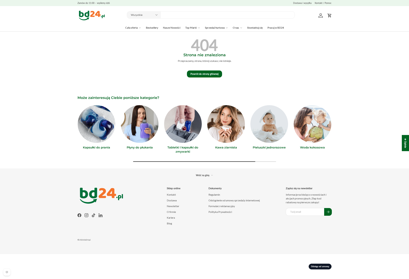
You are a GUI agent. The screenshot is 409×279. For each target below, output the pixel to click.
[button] (329, 15)
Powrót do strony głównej (204, 73)
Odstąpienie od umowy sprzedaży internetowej (234, 200)
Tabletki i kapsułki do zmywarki (182, 149)
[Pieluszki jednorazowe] (269, 124)
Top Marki (191, 27)
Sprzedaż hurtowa (215, 27)
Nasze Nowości (171, 27)
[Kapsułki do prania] (96, 124)
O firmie (171, 211)
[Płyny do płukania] (139, 124)
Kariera (171, 217)
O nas (236, 27)
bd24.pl (87, 240)
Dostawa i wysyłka (302, 3)
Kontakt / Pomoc (323, 3)
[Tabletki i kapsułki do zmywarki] (183, 124)
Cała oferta (131, 27)
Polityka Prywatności (220, 211)
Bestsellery (152, 27)
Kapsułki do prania (96, 147)
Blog (169, 223)
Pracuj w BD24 (275, 27)
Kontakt (171, 194)
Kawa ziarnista (226, 147)
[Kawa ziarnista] (226, 124)
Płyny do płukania (140, 147)
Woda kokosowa (312, 147)
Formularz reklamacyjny (221, 206)
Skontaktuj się (255, 27)
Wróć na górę (203, 175)
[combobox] (211, 14)
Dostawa (172, 200)
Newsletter (173, 206)
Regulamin (214, 194)
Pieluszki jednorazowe (269, 147)
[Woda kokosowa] (312, 124)
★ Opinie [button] (405, 143)
